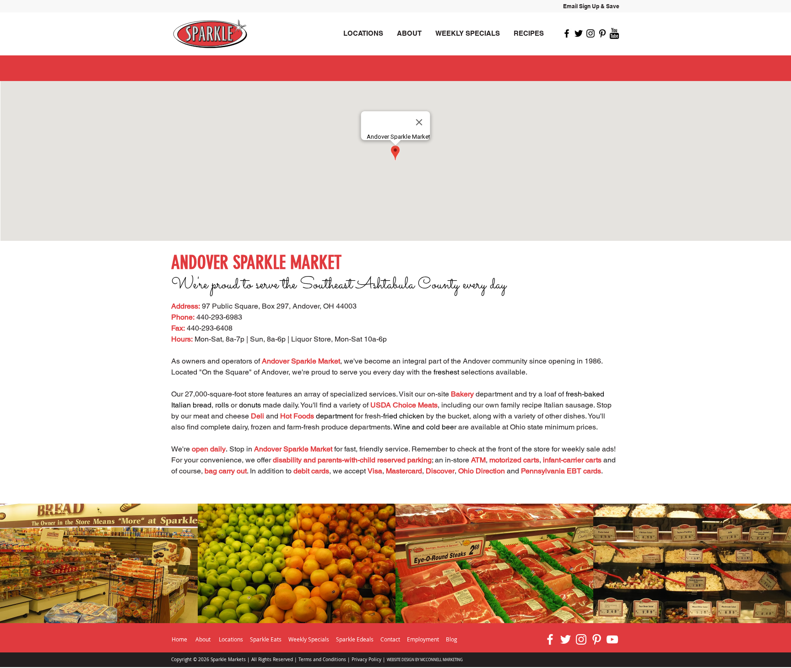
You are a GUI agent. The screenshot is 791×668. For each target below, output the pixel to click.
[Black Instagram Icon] (590, 33)
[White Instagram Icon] (581, 639)
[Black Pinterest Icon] (602, 33)
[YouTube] (612, 639)
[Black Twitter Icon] (578, 33)
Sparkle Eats (266, 639)
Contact (390, 639)
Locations (231, 639)
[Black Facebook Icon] (566, 33)
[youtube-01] (614, 33)
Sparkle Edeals (355, 639)
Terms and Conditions (322, 660)
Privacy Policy (366, 660)
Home (179, 639)
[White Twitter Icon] (565, 639)
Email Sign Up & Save (591, 6)
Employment (423, 639)
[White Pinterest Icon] (597, 639)
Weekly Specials (308, 639)
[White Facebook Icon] (550, 639)
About (203, 639)
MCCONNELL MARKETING (441, 659)
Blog (451, 639)
